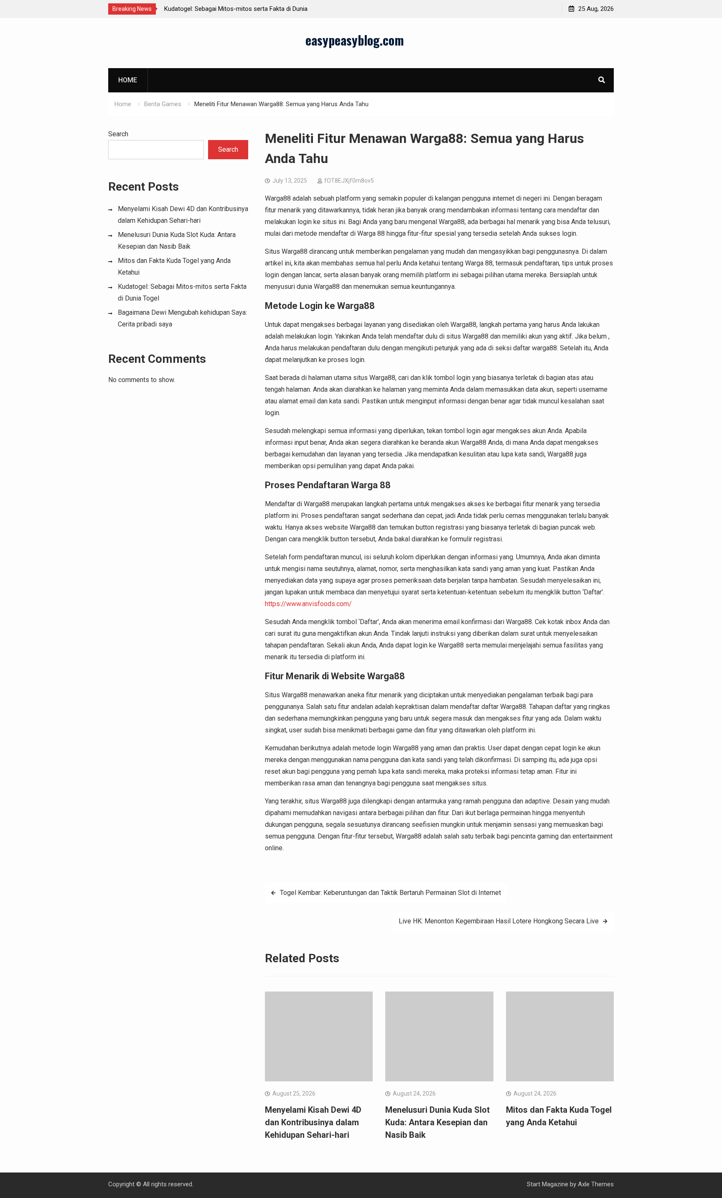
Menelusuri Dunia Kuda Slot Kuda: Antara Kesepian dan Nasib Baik (437, 1122)
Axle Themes (596, 1184)
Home (127, 80)
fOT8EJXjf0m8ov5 (349, 180)
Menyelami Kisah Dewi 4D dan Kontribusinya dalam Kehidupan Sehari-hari (313, 1122)
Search (118, 134)
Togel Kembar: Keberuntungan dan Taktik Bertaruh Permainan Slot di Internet (390, 893)
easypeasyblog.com (354, 40)
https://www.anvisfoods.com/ (308, 604)
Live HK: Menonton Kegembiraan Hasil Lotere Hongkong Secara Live (499, 921)
